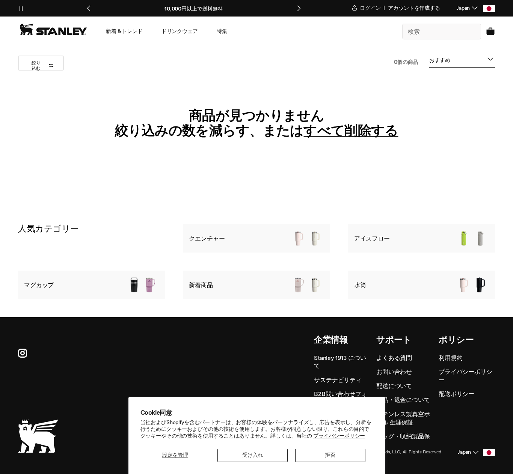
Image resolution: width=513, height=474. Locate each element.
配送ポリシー (456, 393)
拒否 (330, 455)
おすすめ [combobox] (439, 62)
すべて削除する (350, 130)
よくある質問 (394, 357)
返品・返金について (403, 399)
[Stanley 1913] (53, 29)
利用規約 (450, 357)
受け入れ (252, 455)
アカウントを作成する (414, 8)
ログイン (369, 8)
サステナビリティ (338, 380)
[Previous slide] (89, 8)
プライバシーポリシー (339, 436)
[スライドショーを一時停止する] (21, 8)
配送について (394, 386)
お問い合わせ (394, 371)
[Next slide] (299, 8)
